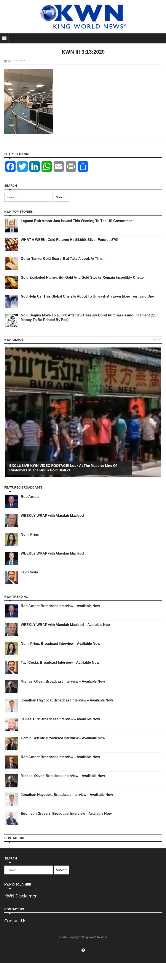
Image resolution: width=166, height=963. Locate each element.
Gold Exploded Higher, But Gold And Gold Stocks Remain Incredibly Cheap (82, 277)
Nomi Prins (30, 534)
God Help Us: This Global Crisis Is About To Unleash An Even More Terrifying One (87, 296)
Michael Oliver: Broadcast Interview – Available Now (63, 681)
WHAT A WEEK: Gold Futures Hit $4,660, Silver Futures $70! (69, 240)
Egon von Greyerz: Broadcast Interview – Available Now (66, 813)
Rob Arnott (30, 497)
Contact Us (15, 920)
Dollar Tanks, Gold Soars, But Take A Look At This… (63, 258)
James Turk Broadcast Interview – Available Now (60, 719)
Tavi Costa (29, 572)
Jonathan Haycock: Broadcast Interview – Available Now (67, 700)
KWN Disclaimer (20, 896)
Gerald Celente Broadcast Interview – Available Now (63, 738)
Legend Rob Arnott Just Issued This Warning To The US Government (77, 221)
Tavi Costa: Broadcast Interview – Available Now (60, 662)
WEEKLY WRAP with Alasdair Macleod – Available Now (65, 625)
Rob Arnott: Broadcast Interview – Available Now (60, 606)
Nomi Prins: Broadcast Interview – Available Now (60, 643)
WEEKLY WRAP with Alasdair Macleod (52, 515)
